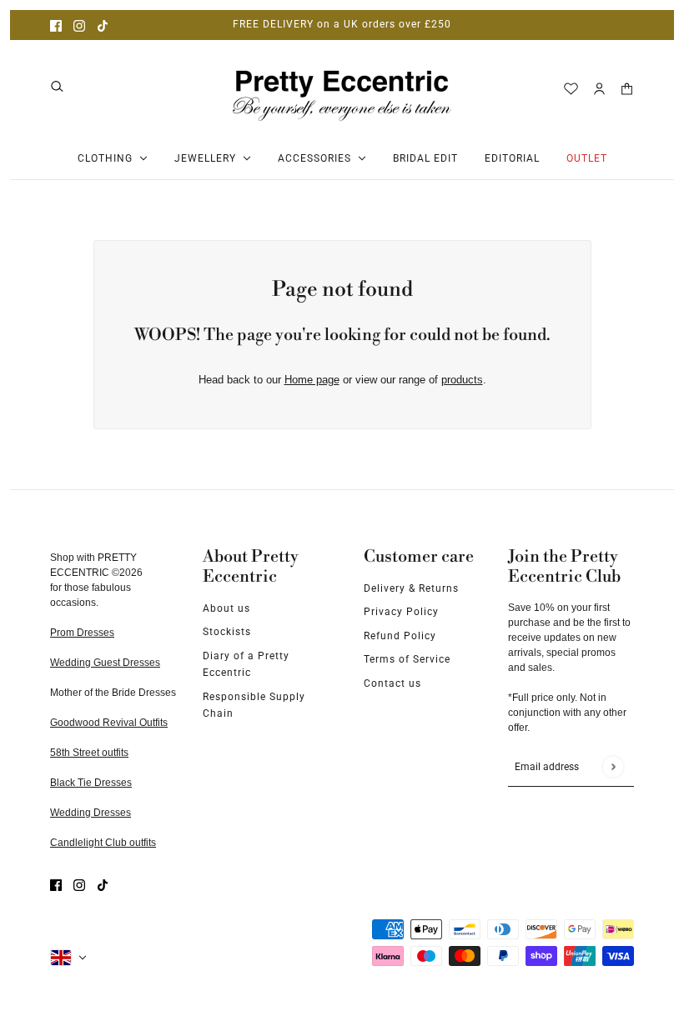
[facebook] (55, 25)
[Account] (599, 89)
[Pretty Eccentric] (342, 88)
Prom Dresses (82, 632)
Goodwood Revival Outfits (109, 722)
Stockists (227, 632)
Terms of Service (407, 659)
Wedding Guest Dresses (105, 662)
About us (226, 608)
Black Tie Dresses (91, 782)
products (462, 379)
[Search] (57, 86)
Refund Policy (400, 636)
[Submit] (612, 766)
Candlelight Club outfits (103, 842)
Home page (311, 379)
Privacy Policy (401, 612)
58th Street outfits (89, 752)
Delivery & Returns (411, 588)
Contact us (392, 683)
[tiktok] (102, 25)
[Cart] (627, 89)
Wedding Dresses (90, 812)
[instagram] (79, 25)
